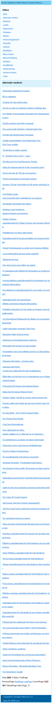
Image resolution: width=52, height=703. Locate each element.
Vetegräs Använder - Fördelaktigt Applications (22, 463)
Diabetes (7, 32)
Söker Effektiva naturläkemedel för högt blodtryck (24, 553)
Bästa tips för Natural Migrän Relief (18, 392)
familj (30, 3)
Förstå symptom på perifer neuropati (18, 123)
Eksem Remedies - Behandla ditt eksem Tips (22, 666)
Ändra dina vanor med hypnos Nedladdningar (22, 446)
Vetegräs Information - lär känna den (18, 361)
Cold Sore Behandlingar (13, 424)
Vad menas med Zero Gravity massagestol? (21, 503)
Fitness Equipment (11, 40)
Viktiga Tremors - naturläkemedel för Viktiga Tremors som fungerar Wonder (26, 223)
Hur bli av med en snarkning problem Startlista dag (24, 108)
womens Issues (9, 73)
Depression (8, 29)
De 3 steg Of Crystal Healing (15, 497)
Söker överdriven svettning (14, 649)
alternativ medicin (10, 18)
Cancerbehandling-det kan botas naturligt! (21, 254)
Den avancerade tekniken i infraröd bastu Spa (22, 129)
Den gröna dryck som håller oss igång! (19, 265)
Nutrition (6, 62)
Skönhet (6, 21)
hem (4, 3)
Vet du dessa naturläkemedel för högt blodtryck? (23, 559)
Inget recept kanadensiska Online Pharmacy (22, 660)
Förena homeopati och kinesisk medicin (20, 179)
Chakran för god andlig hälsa (15, 102)
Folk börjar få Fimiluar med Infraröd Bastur (21, 386)
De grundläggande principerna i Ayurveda (21, 457)
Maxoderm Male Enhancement (16, 334)
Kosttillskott (8, 65)
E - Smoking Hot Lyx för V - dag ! (17, 156)
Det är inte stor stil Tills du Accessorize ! (20, 173)
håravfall (6, 43)
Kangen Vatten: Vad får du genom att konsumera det (25, 398)
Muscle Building (10, 58)
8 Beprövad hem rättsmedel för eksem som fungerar (25, 622)
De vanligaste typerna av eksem (16, 518)
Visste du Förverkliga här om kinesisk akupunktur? (24, 655)
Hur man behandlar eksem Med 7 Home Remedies (25, 628)
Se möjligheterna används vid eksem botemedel (23, 440)
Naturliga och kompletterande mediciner (20, 340)
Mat (18, 3)
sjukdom (11, 3)
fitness (38, 3)
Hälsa (23, 3)
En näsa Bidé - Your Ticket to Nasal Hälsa (21, 413)
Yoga (5, 76)
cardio (5, 25)
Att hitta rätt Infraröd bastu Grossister (18, 135)
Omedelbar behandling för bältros (17, 204)
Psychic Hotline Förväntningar (16, 451)
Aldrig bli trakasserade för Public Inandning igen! (24, 167)
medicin (6, 47)
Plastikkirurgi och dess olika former (18, 233)
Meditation (7, 51)
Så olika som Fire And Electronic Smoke (20, 162)
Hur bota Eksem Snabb (13, 672)
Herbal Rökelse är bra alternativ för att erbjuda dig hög (26, 643)
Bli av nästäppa (9, 97)
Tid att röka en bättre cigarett (15, 150)
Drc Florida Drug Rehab (13, 419)
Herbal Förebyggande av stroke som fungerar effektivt (26, 248)
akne (5, 14)
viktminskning (9, 69)
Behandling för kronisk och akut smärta (19, 346)
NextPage (19, 682)
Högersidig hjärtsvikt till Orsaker (16, 91)
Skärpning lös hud (11, 259)
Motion (6, 36)
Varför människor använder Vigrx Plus (19, 329)
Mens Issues (8, 54)
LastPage (28, 682)
